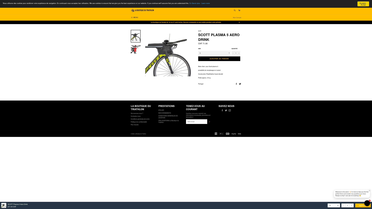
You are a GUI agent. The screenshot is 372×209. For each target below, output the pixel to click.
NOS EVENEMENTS (164, 113)
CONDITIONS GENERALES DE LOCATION (168, 117)
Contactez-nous (135, 116)
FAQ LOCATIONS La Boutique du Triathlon (168, 121)
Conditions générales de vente (140, 119)
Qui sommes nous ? (137, 113)
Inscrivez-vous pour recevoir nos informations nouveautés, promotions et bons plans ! (198, 115)
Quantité (234, 48)
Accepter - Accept (363, 4)
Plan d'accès (135, 125)
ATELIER (161, 110)
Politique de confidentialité (139, 122)
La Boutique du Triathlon (140, 133)
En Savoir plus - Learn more (199, 3)
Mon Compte (237, 17)
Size (199, 48)
